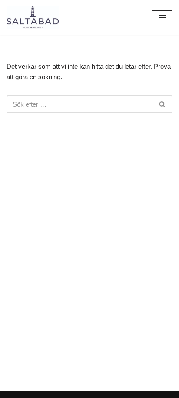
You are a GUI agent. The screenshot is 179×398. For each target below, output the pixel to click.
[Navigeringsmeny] (162, 17)
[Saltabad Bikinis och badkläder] (33, 17)
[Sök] (162, 104)
